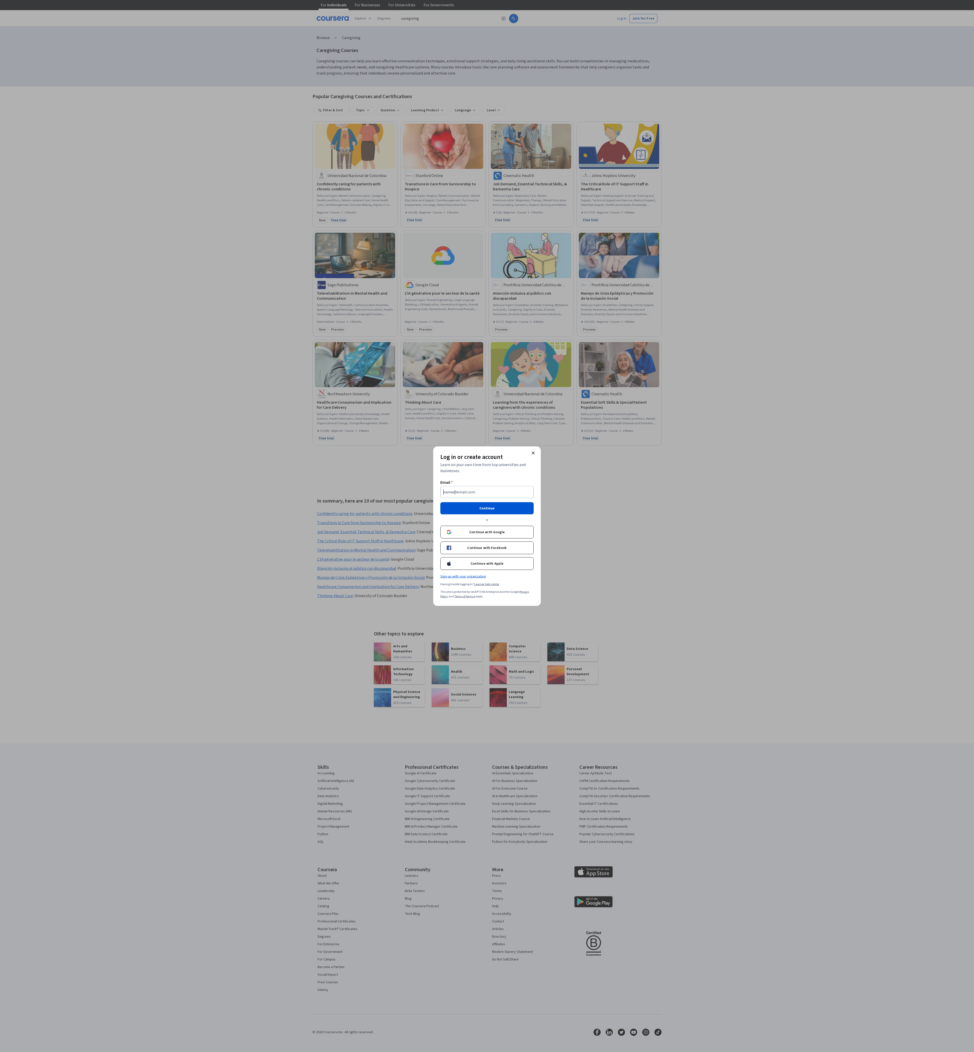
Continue (487, 508)
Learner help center (486, 584)
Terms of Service (464, 596)
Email (446, 482)
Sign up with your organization (463, 576)
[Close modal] (533, 452)
